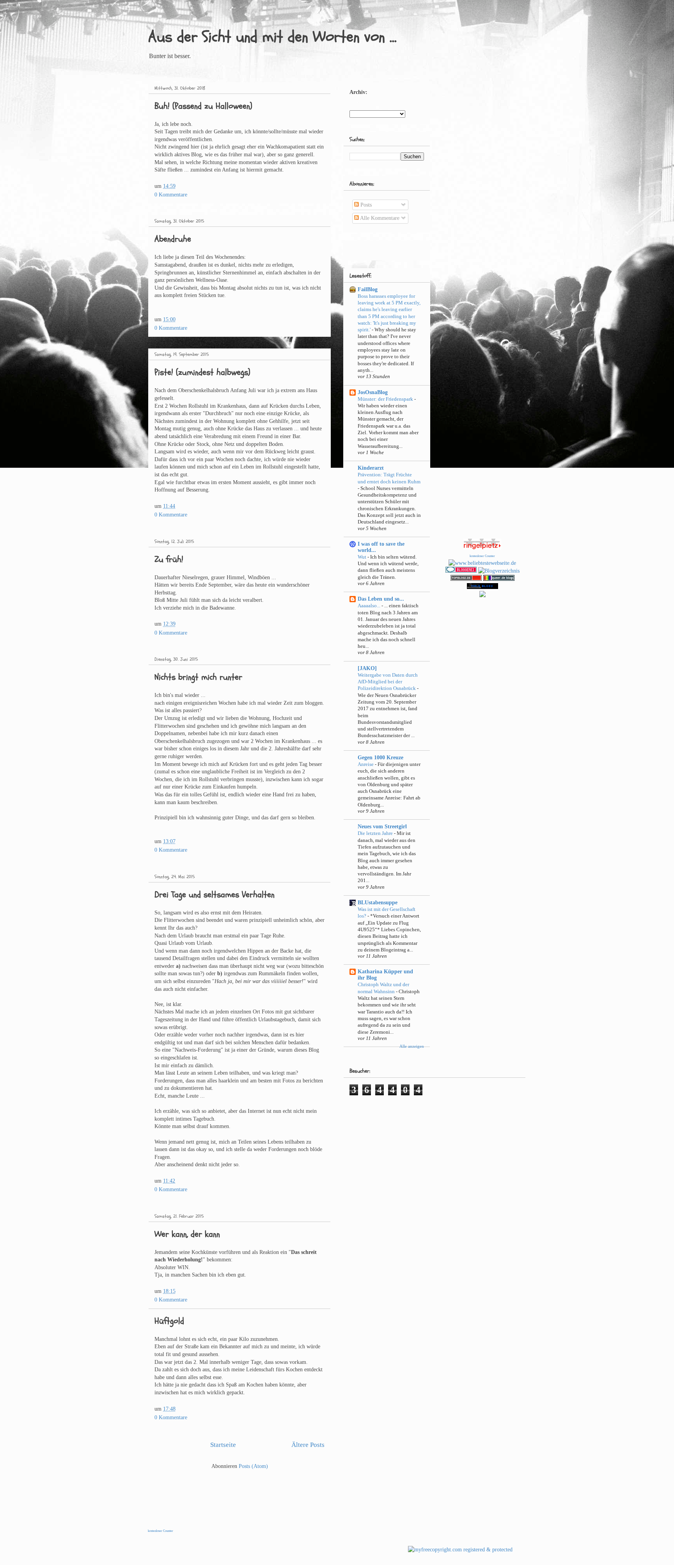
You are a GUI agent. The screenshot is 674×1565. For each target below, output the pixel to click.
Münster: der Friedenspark (386, 399)
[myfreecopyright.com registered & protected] (460, 1550)
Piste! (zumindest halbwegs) (202, 372)
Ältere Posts (308, 1444)
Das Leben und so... (381, 599)
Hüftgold (169, 1321)
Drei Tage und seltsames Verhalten (214, 894)
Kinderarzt (371, 468)
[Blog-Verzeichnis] (461, 571)
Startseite (223, 1444)
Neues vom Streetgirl (382, 826)
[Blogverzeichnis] (499, 571)
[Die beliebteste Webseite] (482, 563)
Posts (365, 205)
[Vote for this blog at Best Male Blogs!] (482, 587)
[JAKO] (367, 668)
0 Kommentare (170, 195)
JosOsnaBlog (373, 392)
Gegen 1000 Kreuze (380, 757)
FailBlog (368, 289)
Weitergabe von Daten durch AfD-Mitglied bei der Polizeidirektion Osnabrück (388, 681)
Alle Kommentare (379, 218)
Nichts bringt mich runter (198, 677)
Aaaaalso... (369, 605)
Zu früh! (168, 559)
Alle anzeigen (411, 1046)
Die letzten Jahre (376, 833)
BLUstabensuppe (377, 902)
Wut (362, 557)
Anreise (366, 764)
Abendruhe (172, 239)
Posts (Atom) (253, 1466)
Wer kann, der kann (187, 1234)
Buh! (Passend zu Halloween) (203, 106)
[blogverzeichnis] (482, 595)
